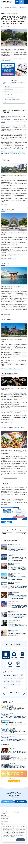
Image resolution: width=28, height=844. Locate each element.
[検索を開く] (17, 2)
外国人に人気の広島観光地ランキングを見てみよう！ (14, 83)
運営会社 (2, 823)
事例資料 (21, 2)
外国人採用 (7, 675)
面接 (22, 675)
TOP (2, 810)
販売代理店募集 (4, 821)
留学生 (13, 684)
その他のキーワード (14, 692)
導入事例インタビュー (6, 817)
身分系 (18, 681)
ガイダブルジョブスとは (6, 812)
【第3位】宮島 (7, 91)
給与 (12, 681)
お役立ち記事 (8, 7)
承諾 (20, 839)
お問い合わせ (21, 801)
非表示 (15, 80)
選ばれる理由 (4, 815)
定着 (5, 687)
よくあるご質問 (4, 818)
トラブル (6, 684)
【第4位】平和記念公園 (8, 89)
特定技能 (6, 678)
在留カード (15, 675)
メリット (20, 678)
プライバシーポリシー (5, 824)
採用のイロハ (15, 7)
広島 (10, 26)
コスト (19, 684)
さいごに (6, 102)
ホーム (2, 7)
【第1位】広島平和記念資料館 (9, 96)
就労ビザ (13, 678)
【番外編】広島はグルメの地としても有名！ (12, 99)
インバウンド (5, 26)
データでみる (4, 813)
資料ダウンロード (8, 801)
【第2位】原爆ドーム (8, 94)
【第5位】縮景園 (7, 86)
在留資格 (6, 681)
